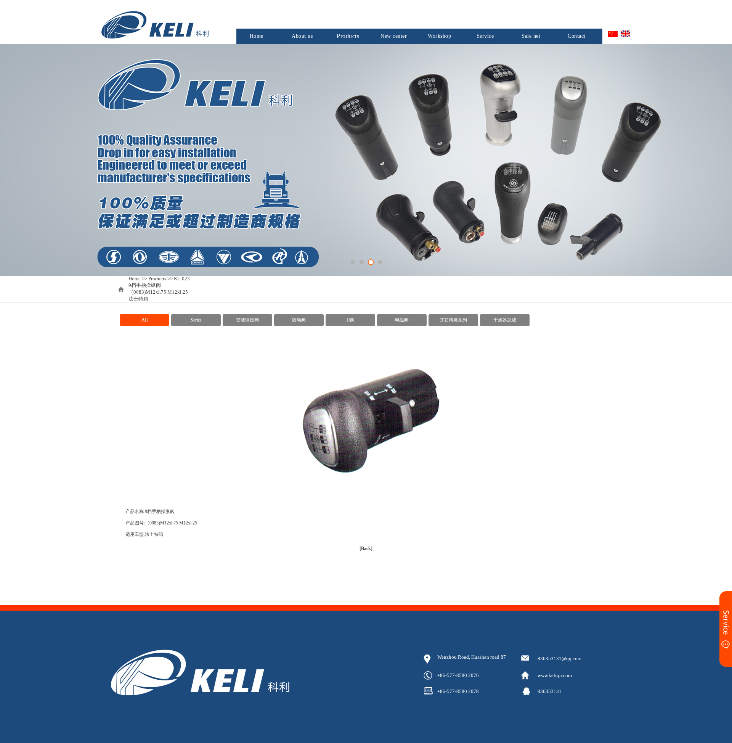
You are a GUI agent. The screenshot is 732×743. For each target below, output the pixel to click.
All (144, 320)
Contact (577, 36)
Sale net (531, 36)
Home (256, 36)
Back (366, 548)
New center (393, 36)
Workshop (439, 36)
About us (302, 36)
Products (348, 36)
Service (485, 36)
